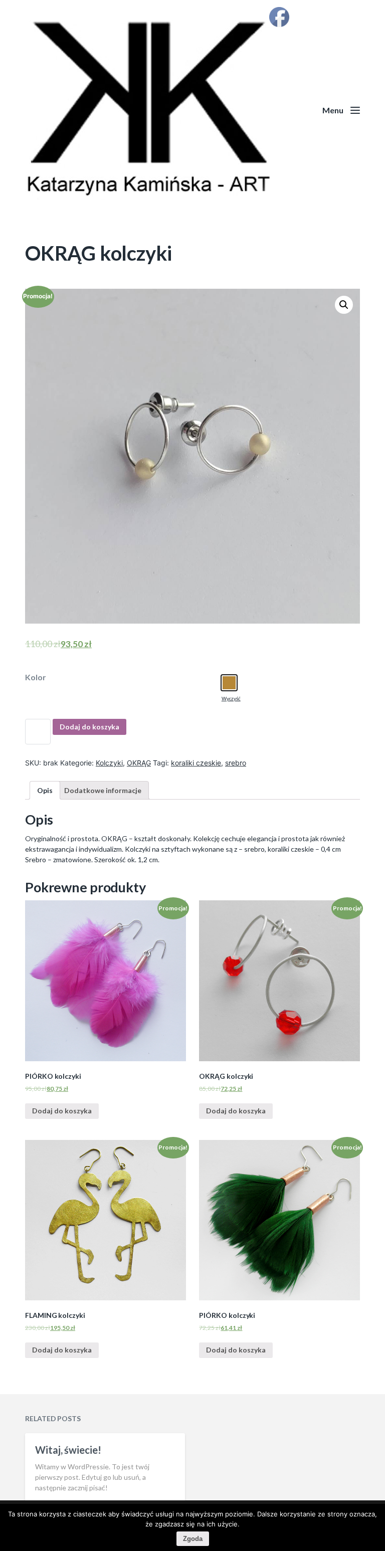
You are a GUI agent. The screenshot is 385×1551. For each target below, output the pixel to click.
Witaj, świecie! (68, 1450)
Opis (45, 790)
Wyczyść (231, 698)
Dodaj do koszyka (89, 726)
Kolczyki (109, 762)
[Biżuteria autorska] (192, 110)
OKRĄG (139, 762)
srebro (235, 762)
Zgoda (193, 1538)
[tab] (45, 790)
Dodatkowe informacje (102, 790)
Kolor (35, 677)
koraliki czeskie (196, 762)
